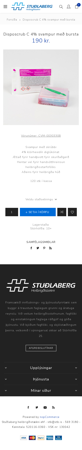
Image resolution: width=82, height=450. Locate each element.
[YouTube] (45, 407)
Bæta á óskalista (72, 212)
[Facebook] (28, 407)
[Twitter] (37, 407)
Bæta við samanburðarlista (61, 212)
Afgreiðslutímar (41, 348)
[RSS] (53, 407)
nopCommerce (49, 417)
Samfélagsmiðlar (41, 242)
